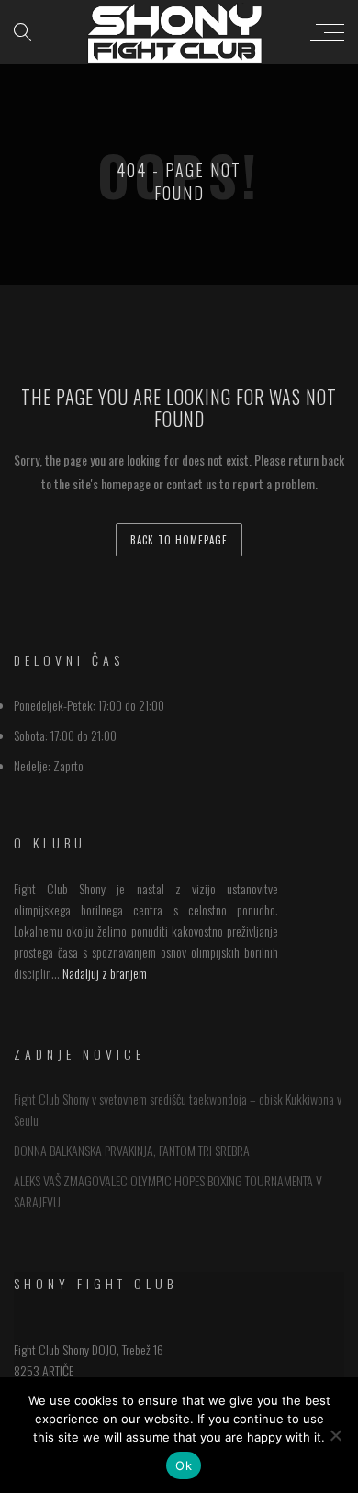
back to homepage (179, 540)
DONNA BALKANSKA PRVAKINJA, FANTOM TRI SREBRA (132, 1150)
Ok (183, 1465)
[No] (335, 1435)
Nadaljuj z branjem (104, 972)
